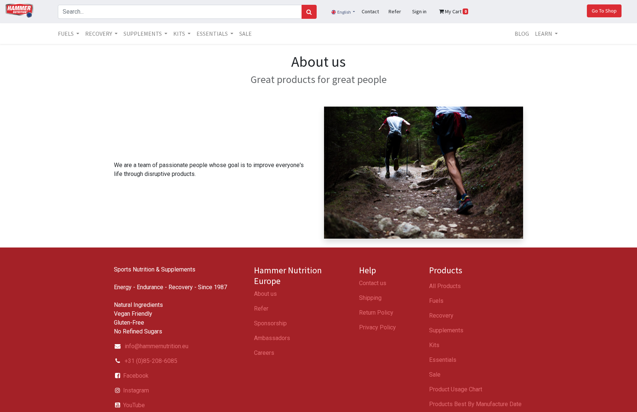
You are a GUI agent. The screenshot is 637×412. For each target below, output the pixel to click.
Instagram (136, 390)
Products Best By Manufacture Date (475, 404)
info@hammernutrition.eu (156, 346)
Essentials (442, 359)
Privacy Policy (377, 327)
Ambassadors (272, 338)
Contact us (372, 283)
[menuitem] (245, 33)
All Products (445, 286)
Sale (435, 374)
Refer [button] (395, 11)
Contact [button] (370, 11)
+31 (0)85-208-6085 (150, 360)
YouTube (134, 405)
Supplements (446, 330)
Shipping (370, 297)
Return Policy (376, 312)
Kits (434, 345)
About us (265, 293)
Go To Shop (604, 10)
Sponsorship (270, 323)
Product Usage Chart (455, 389)
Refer (261, 308)
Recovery (441, 315)
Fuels (436, 300)
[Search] (309, 12)
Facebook (136, 375)
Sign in (419, 11)
